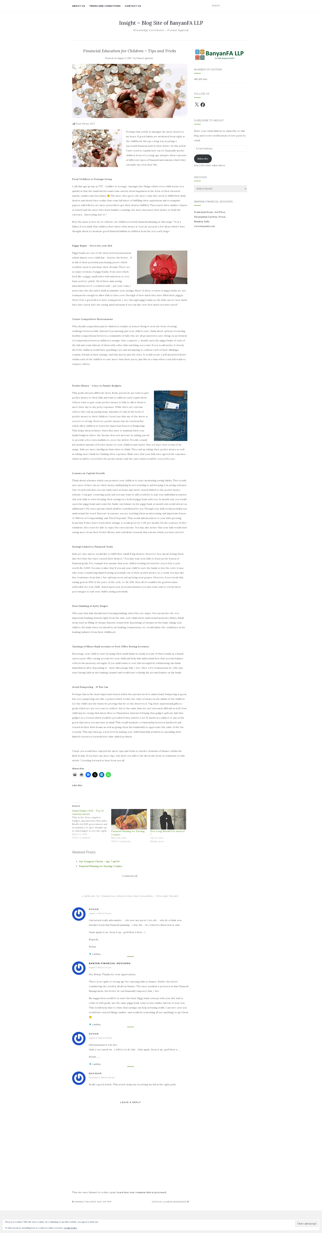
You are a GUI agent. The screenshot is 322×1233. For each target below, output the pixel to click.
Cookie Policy (70, 1228)
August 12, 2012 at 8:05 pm (100, 1038)
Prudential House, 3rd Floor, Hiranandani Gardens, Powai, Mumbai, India (210, 217)
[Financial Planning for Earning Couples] (129, 819)
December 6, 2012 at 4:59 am (102, 1077)
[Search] (247, 5)
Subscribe (202, 158)
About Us (78, 6)
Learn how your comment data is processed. (142, 1192)
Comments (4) (130, 875)
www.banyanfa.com (204, 226)
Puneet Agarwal (145, 58)
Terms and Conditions (105, 6)
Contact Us (133, 6)
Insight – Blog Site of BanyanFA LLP (161, 22)
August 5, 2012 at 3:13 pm (100, 967)
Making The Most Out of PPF (93, 1201)
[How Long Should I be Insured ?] (168, 819)
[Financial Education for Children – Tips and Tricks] (129, 91)
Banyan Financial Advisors (110, 963)
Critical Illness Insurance (169, 1201)
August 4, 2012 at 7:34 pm (100, 913)
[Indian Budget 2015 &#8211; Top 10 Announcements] (91, 824)
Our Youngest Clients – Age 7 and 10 (99, 861)
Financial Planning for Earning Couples (100, 866)
